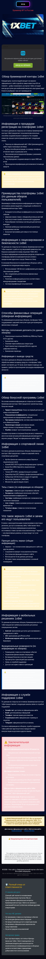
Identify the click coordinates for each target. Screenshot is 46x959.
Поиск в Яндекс (29, 831)
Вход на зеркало (23, 65)
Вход (23, 4)
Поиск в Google (17, 831)
